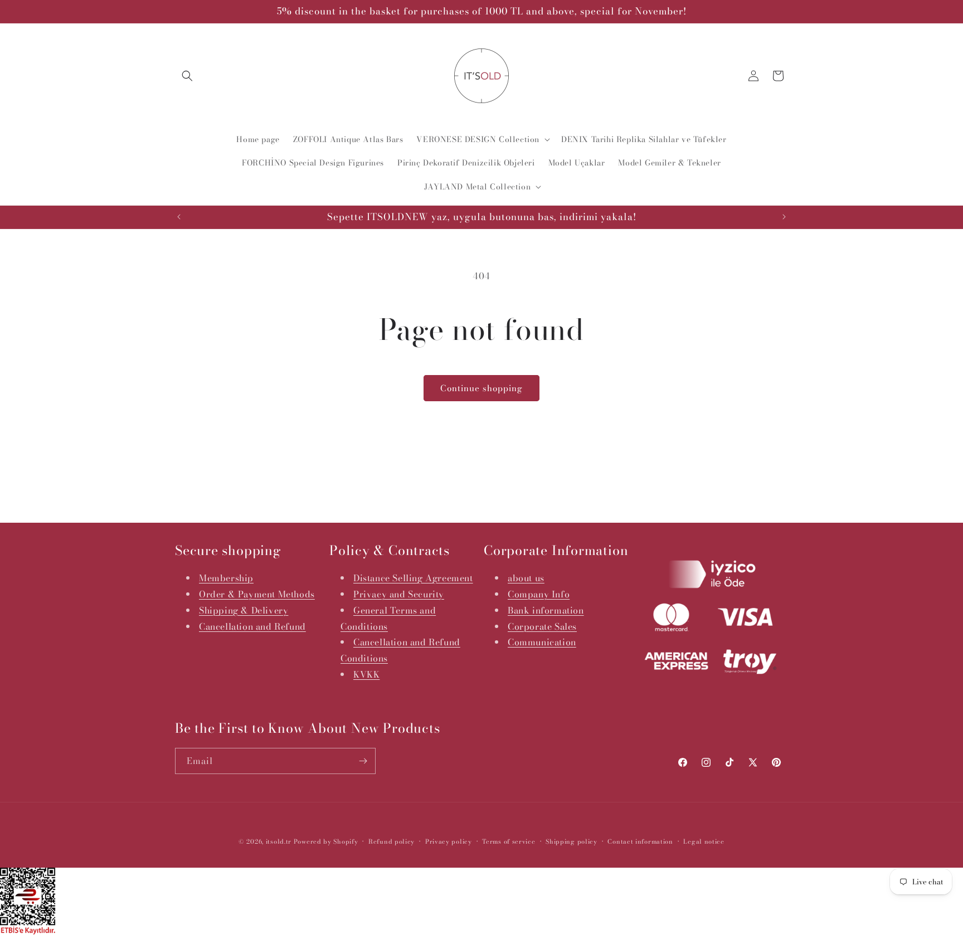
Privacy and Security (398, 594)
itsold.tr (278, 841)
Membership (226, 578)
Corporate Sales (542, 626)
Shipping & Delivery (243, 610)
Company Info (539, 594)
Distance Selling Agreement (413, 578)
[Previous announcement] (179, 216)
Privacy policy (448, 841)
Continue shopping (481, 388)
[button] (187, 76)
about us (526, 578)
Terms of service (508, 841)
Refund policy (391, 841)
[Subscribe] (363, 761)
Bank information (546, 610)
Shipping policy (571, 841)
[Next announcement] (784, 216)
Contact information (640, 841)
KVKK (366, 674)
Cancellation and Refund (252, 626)
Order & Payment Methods (257, 594)
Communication (542, 642)
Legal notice (703, 841)
